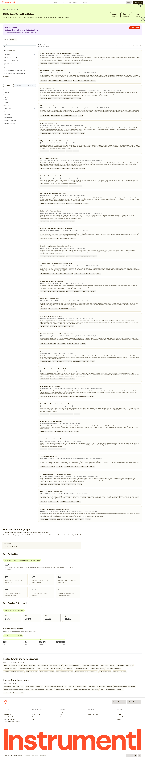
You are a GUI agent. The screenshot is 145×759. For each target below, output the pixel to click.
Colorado (7, 102)
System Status (42, 755)
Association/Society (9, 117)
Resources (84, 2)
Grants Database (73, 2)
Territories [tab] (30, 85)
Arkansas (7, 94)
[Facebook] (128, 755)
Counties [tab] (19, 85)
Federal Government (10, 123)
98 (133, 45)
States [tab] (8, 85)
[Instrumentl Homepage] (8, 2)
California (7, 99)
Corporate (7, 114)
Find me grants (135, 27)
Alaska (6, 90)
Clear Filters (12, 50)
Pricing (63, 2)
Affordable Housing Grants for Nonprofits (15, 70)
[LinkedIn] (139, 755)
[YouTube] (135, 755)
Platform (55, 2)
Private (6, 111)
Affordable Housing (9, 67)
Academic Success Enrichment (12, 57)
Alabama (7, 92)
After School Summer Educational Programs (15, 73)
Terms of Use (35, 755)
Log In (128, 2)
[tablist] (19, 85)
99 (137, 45)
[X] (132, 755)
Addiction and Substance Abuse (12, 61)
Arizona (6, 97)
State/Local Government (11, 120)
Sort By (5, 44)
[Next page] (140, 45)
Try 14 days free (138, 2)
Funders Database (118, 702)
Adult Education (9, 64)
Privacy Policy (26, 755)
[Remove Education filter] (15, 39)
